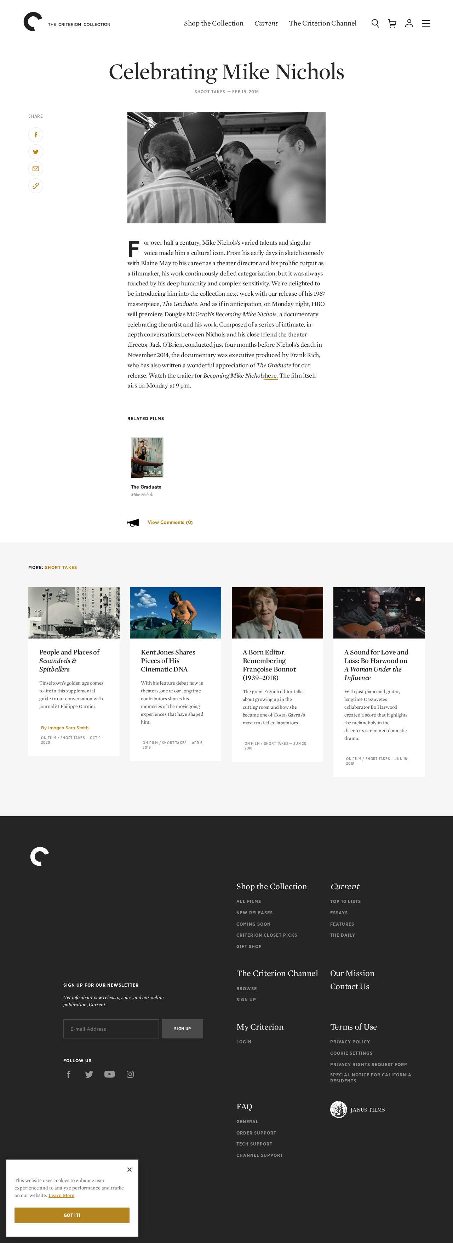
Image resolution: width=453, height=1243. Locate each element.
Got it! (72, 1215)
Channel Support (259, 1155)
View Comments (170, 522)
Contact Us (349, 986)
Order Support (256, 1133)
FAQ (244, 1106)
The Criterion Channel (323, 23)
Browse (246, 988)
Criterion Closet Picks (266, 935)
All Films (248, 901)
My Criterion (259, 1026)
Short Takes (210, 91)
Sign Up (246, 999)
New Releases (254, 912)
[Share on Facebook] (35, 134)
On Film (49, 738)
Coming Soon (253, 924)
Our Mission (352, 973)
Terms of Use (353, 1026)
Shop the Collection (213, 23)
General (247, 1121)
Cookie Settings (351, 1053)
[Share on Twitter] (35, 151)
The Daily (342, 935)
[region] (72, 1198)
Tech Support (254, 1144)
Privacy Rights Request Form (369, 1064)
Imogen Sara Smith (68, 727)
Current (265, 23)
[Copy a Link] (35, 185)
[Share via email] (35, 168)
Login (244, 1041)
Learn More (61, 1195)
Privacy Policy (350, 1041)
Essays (339, 912)
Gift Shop (249, 946)
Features (342, 924)
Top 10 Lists (345, 901)
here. (271, 375)
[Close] (129, 1169)
